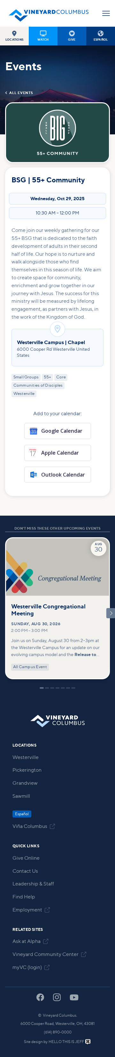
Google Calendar (61, 430)
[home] (48, 13)
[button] (14, 36)
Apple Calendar (60, 452)
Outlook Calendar (63, 474)
